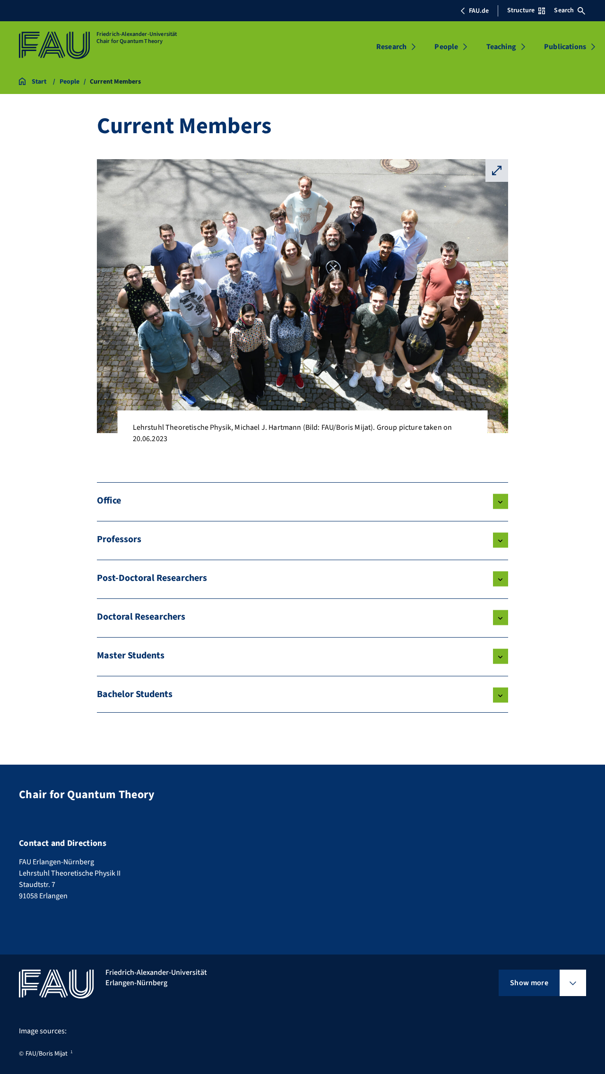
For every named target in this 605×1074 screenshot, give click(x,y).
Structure (521, 10)
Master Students (130, 655)
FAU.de (479, 11)
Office (109, 500)
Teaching (501, 47)
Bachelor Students (135, 694)
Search (564, 10)
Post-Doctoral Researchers (152, 578)
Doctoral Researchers (141, 616)
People (446, 47)
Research (391, 47)
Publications (565, 47)
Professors (119, 539)
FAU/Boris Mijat (47, 1053)
